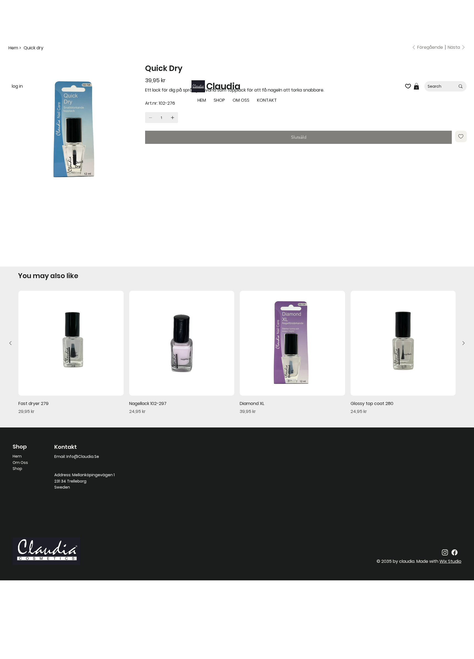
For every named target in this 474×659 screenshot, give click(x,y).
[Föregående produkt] (10, 343)
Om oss (20, 462)
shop (17, 468)
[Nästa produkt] (463, 343)
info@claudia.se (82, 456)
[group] (237, 352)
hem (17, 456)
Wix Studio (450, 561)
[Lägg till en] (172, 117)
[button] (416, 86)
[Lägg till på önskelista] (461, 136)
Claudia (223, 86)
